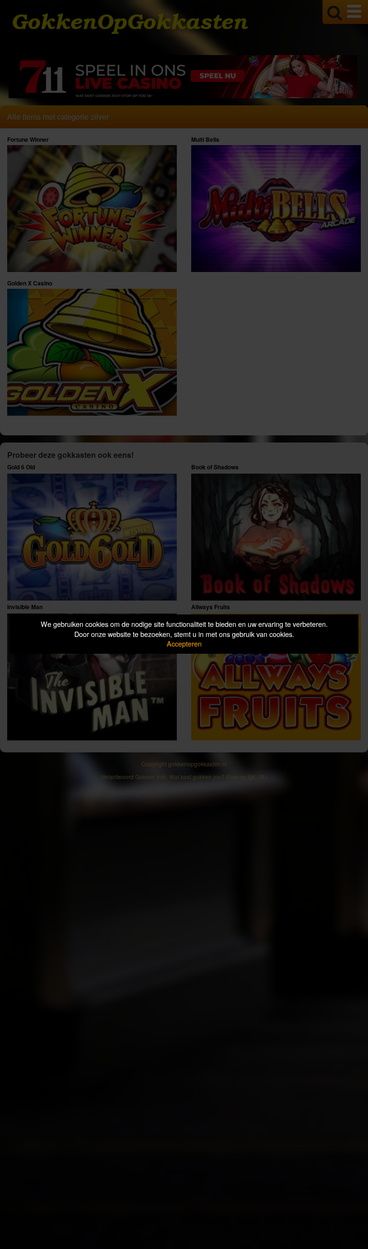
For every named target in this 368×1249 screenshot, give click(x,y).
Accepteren (184, 643)
